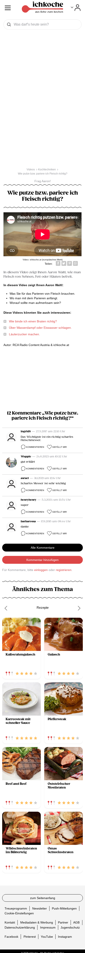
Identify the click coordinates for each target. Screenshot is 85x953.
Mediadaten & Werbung (36, 922)
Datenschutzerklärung (20, 927)
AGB (76, 922)
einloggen (41, 570)
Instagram (65, 936)
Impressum (48, 927)
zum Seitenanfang (42, 898)
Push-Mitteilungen (64, 908)
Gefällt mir (59, 447)
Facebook (11, 936)
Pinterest (30, 936)
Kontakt (10, 922)
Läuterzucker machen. (24, 334)
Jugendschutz (70, 927)
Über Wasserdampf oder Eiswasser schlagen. (40, 327)
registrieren (63, 570)
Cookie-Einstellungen (19, 913)
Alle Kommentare (42, 547)
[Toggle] (76, 7)
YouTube (47, 936)
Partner (63, 922)
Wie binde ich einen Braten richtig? (33, 321)
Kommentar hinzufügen (42, 560)
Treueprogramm (16, 908)
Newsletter (39, 908)
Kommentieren (35, 447)
